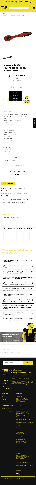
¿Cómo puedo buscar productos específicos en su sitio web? (14, 272)
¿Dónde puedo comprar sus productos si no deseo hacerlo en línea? (17, 319)
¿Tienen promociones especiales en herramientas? (15, 313)
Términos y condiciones (7, 411)
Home (3, 13)
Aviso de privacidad (6, 408)
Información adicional (8, 183)
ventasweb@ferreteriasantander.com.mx (22, 449)
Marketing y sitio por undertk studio (18, 481)
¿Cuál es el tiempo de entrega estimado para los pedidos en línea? (16, 289)
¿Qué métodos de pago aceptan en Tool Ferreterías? (17, 295)
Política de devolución (7, 413)
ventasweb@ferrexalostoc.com (22, 436)
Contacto (4, 399)
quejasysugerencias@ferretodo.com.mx (22, 422)
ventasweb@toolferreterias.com (22, 419)
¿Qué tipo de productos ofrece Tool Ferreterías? (15, 260)
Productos (4, 396)
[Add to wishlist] (11, 165)
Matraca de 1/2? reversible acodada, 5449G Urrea (15, 15)
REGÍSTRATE (28, 362)
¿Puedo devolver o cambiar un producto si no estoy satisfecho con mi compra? (17, 300)
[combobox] (19, 8)
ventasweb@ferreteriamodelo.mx (22, 405)
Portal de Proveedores (6, 377)
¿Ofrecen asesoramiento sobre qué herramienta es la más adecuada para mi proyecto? (17, 307)
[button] (32, 8)
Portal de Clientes (6, 386)
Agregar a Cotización (15, 99)
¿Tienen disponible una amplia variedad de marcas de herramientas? (16, 277)
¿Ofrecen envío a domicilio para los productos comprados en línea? (15, 283)
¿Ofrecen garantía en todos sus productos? (13, 266)
